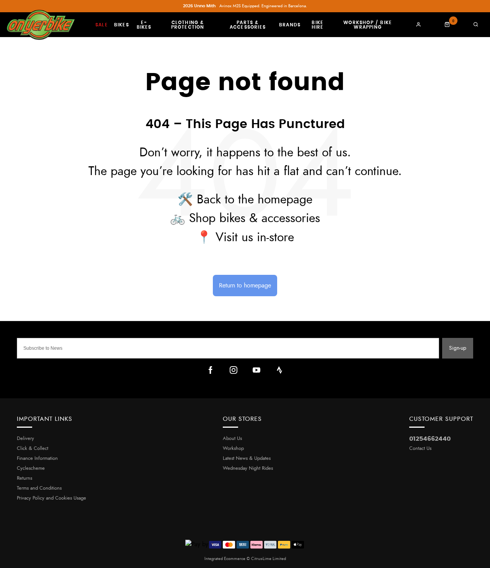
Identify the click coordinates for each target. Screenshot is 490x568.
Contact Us (420, 448)
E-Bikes (144, 24)
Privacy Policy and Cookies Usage (51, 498)
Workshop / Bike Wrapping (367, 24)
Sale (101, 25)
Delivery (25, 438)
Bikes (121, 25)
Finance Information (37, 458)
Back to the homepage (254, 199)
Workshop (233, 448)
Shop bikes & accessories (254, 218)
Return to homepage (245, 285)
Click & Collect (32, 448)
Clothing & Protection (187, 24)
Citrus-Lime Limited (268, 559)
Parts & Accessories (248, 24)
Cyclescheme (31, 468)
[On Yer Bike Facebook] (210, 370)
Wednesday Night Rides (248, 468)
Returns (24, 478)
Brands (290, 25)
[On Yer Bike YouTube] (256, 370)
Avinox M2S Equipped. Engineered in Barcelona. (245, 6)
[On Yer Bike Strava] (279, 370)
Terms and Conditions (39, 488)
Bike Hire (318, 24)
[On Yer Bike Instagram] (233, 370)
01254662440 (430, 439)
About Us (232, 438)
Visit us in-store (255, 237)
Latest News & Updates (247, 458)
